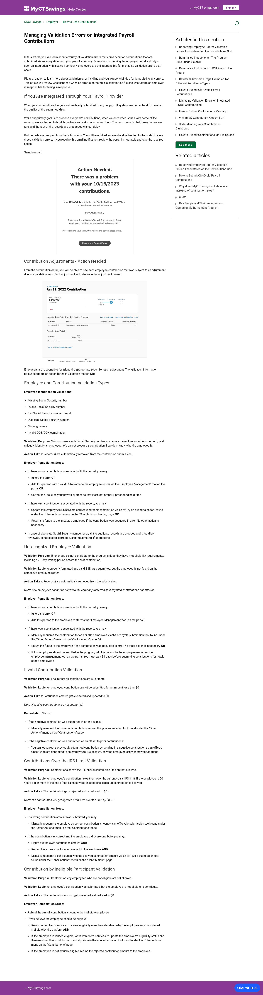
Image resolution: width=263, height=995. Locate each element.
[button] (236, 23)
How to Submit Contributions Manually (203, 111)
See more (185, 144)
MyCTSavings (33, 22)
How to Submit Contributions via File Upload (206, 135)
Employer (52, 22)
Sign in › (231, 7)
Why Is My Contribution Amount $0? (201, 117)
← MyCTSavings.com (205, 7)
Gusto (182, 197)
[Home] (44, 9)
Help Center (77, 9)
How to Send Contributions (79, 22)
